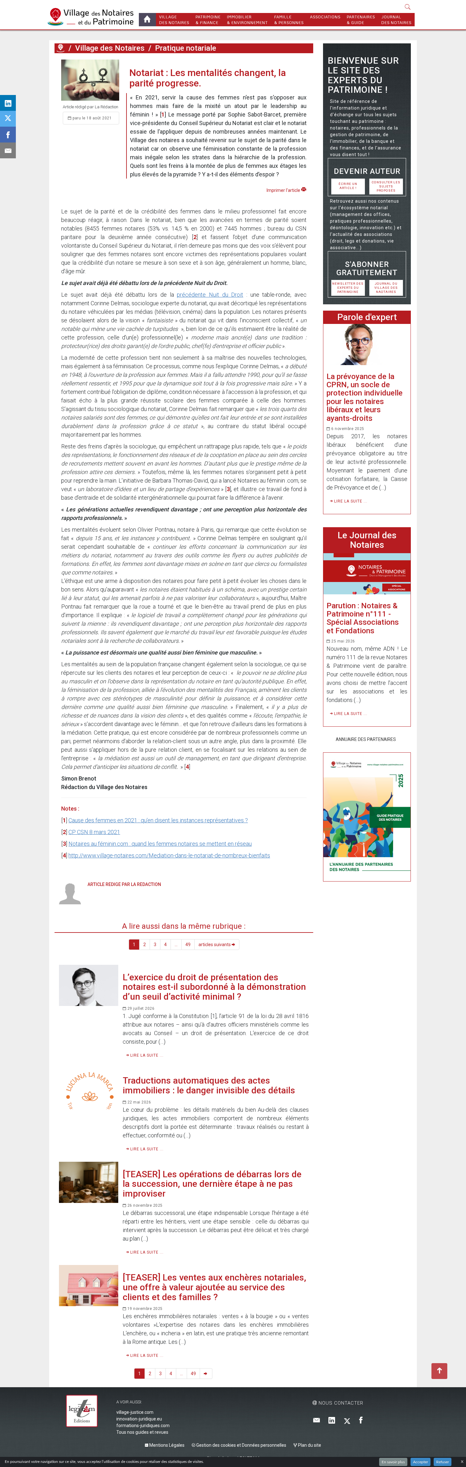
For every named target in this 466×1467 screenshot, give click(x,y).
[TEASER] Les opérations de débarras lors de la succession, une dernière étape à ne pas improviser (212, 1184)
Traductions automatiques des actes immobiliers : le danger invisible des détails (209, 1085)
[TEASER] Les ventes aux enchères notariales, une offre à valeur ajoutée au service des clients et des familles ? (214, 1287)
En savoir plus (393, 1462)
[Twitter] (347, 1420)
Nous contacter (340, 1403)
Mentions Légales (166, 1445)
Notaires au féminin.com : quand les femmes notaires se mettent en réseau (160, 843)
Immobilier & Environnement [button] (247, 19)
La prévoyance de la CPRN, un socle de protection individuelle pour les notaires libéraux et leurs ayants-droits (365, 397)
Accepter (420, 1462)
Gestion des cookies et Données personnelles (240, 1445)
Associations (325, 16)
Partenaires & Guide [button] (361, 19)
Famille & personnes (289, 19)
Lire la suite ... (146, 1055)
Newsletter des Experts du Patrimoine (348, 288)
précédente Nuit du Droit (210, 294)
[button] (408, 7)
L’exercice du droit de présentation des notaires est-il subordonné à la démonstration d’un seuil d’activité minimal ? (214, 987)
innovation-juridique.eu (139, 1418)
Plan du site (309, 1445)
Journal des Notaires (396, 19)
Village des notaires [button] (174, 19)
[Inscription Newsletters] (316, 1420)
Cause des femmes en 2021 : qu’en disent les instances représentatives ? (158, 820)
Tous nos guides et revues (142, 1432)
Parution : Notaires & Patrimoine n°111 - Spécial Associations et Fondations (363, 618)
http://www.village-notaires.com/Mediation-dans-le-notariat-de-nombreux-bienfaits (169, 855)
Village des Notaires (110, 48)
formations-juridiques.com (143, 1425)
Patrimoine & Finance (208, 19)
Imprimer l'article (284, 190)
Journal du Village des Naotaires (386, 288)
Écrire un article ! (348, 186)
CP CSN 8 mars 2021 (94, 832)
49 (188, 944)
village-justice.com (134, 1412)
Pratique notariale (185, 48)
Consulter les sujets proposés (386, 186)
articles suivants (215, 944)
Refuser (442, 1462)
